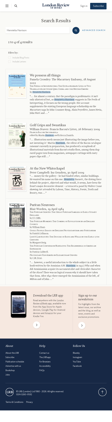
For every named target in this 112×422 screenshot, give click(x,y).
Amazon (49, 313)
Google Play (47, 310)
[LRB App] (18, 305)
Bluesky (76, 353)
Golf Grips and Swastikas (48, 125)
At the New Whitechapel (47, 168)
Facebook (77, 366)
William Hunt (38, 227)
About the (12, 353)
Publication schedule (14, 362)
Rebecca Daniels (65, 135)
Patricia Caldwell (40, 252)
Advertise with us (13, 366)
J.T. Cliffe (36, 218)
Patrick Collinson (40, 234)
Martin (46, 135)
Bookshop (10, 370)
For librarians (45, 362)
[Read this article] (17, 85)
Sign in (83, 6)
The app (45, 357)
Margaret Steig (39, 243)
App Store (47, 307)
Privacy (29, 402)
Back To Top (102, 392)
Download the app (48, 295)
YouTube (77, 362)
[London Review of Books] (9, 392)
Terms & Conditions (14, 402)
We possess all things (45, 75)
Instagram (77, 357)
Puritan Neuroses (42, 205)
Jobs (7, 375)
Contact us (44, 353)
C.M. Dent (37, 258)
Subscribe (98, 6)
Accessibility (45, 366)
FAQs (42, 370)
